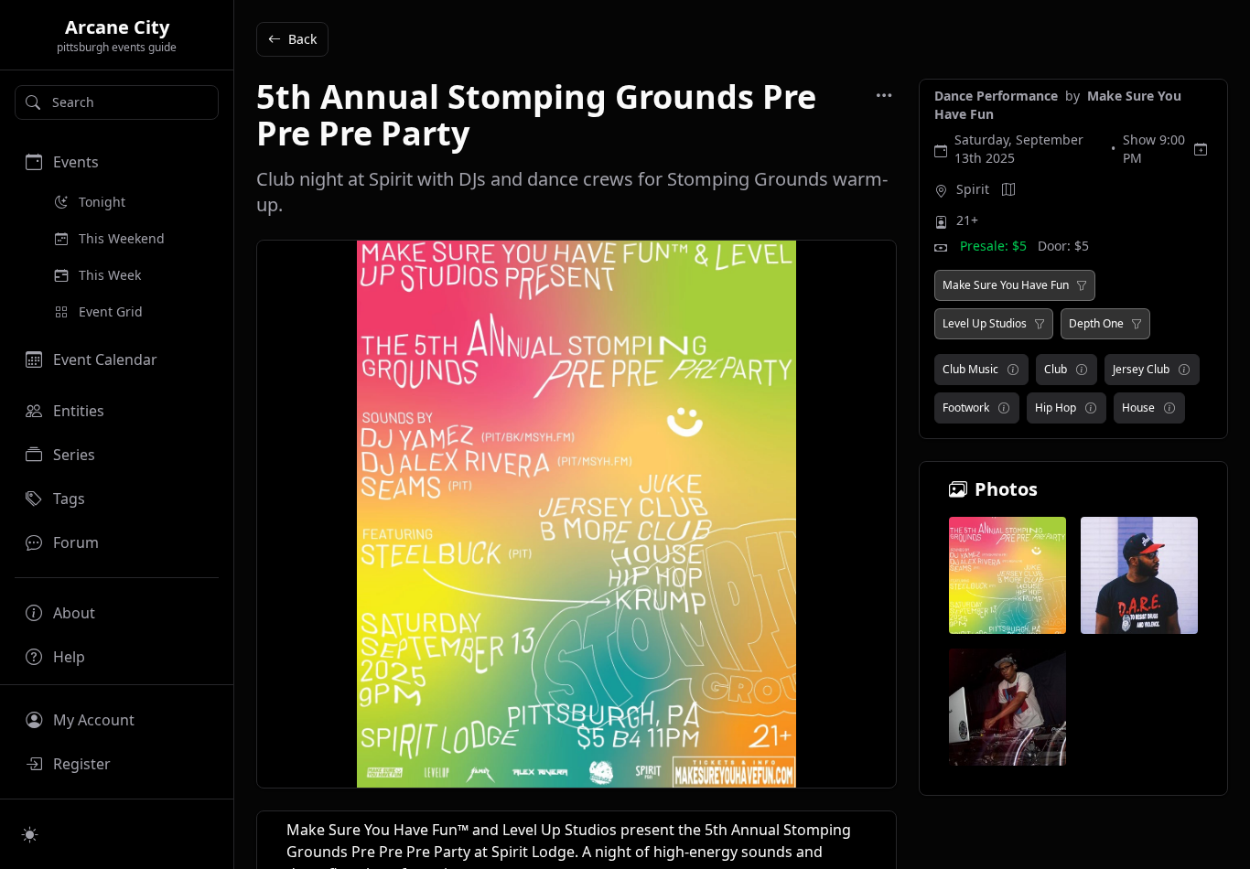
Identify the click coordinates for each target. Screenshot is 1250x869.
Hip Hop (1055, 407)
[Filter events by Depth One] (1136, 324)
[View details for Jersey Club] (1184, 370)
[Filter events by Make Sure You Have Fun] (1081, 285)
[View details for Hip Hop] (1091, 408)
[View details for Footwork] (1004, 408)
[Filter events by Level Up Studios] (1039, 324)
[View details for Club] (1082, 370)
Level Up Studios (985, 323)
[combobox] (117, 102)
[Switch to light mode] (30, 834)
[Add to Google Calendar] (1200, 149)
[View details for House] (1169, 408)
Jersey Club (1141, 369)
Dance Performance (997, 95)
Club (1055, 369)
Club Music (970, 369)
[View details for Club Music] (1013, 370)
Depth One (1096, 323)
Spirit (972, 189)
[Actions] (884, 95)
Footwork (966, 407)
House (1138, 407)
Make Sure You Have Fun (1006, 285)
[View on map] (1008, 189)
